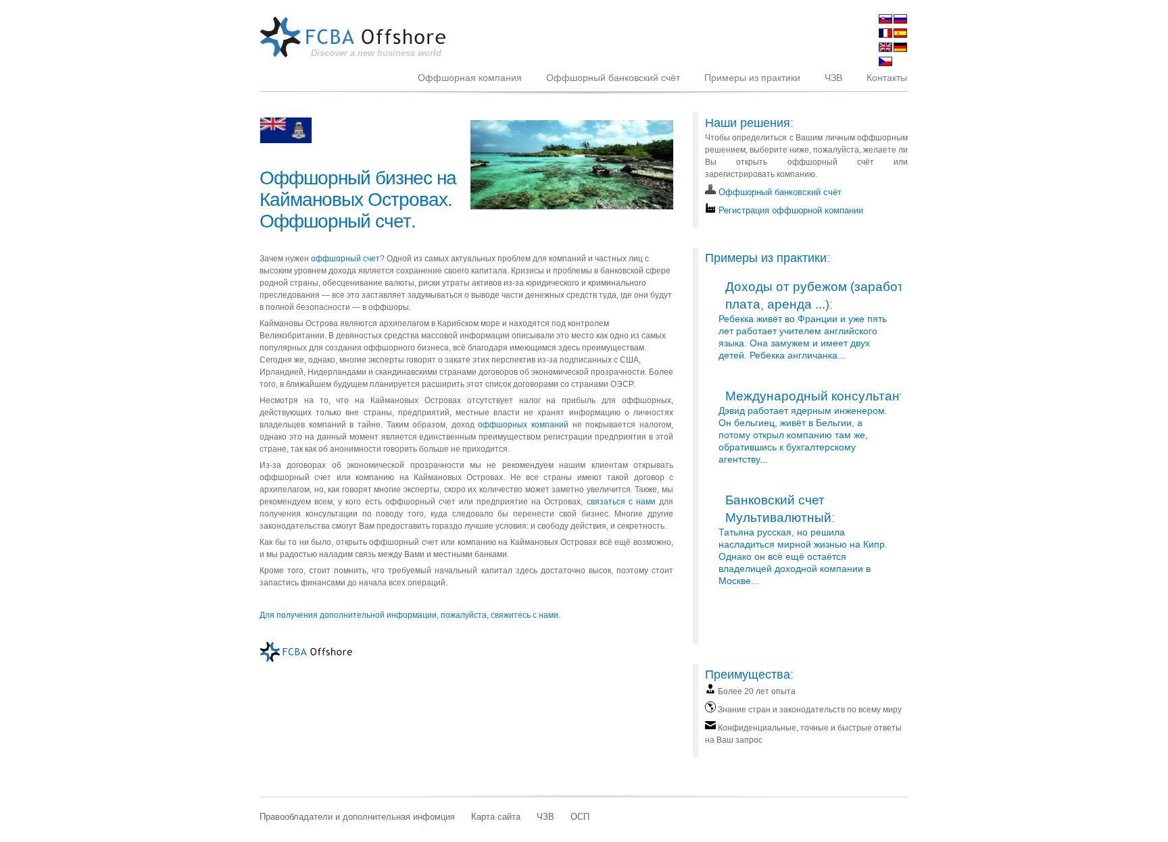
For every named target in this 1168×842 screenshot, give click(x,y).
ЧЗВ (833, 78)
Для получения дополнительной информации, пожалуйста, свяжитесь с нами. (410, 615)
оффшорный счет (345, 258)
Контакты (887, 78)
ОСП (579, 817)
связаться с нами (621, 501)
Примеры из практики (752, 78)
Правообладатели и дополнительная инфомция (357, 817)
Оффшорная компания (470, 78)
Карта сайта (495, 817)
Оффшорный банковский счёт (613, 78)
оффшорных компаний (523, 424)
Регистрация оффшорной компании (789, 210)
